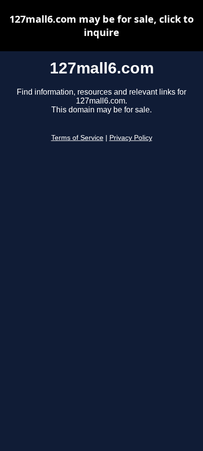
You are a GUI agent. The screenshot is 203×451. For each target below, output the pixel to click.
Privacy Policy (130, 137)
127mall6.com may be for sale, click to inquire (101, 25)
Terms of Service (77, 137)
